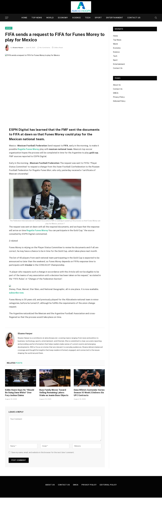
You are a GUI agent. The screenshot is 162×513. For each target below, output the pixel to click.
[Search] (155, 18)
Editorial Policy (119, 101)
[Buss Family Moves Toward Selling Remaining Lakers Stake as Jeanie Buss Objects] (54, 378)
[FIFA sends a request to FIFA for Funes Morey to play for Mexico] (55, 86)
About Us (117, 85)
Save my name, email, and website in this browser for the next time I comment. (42, 452)
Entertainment (114, 18)
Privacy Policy (119, 97)
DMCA (115, 93)
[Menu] (6, 18)
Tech (87, 18)
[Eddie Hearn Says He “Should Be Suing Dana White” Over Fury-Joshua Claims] (20, 378)
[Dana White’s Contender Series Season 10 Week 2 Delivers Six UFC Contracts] (89, 378)
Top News (37, 18)
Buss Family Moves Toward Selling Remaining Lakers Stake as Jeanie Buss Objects (53, 393)
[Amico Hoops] (81, 7)
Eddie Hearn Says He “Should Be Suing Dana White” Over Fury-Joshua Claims (19, 393)
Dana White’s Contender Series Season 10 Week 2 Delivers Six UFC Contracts (89, 393)
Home (24, 18)
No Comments (45, 47)
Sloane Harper (18, 47)
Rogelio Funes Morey (28, 149)
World (50, 18)
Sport (98, 18)
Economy (63, 18)
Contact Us (133, 18)
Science (76, 18)
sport (8, 28)
